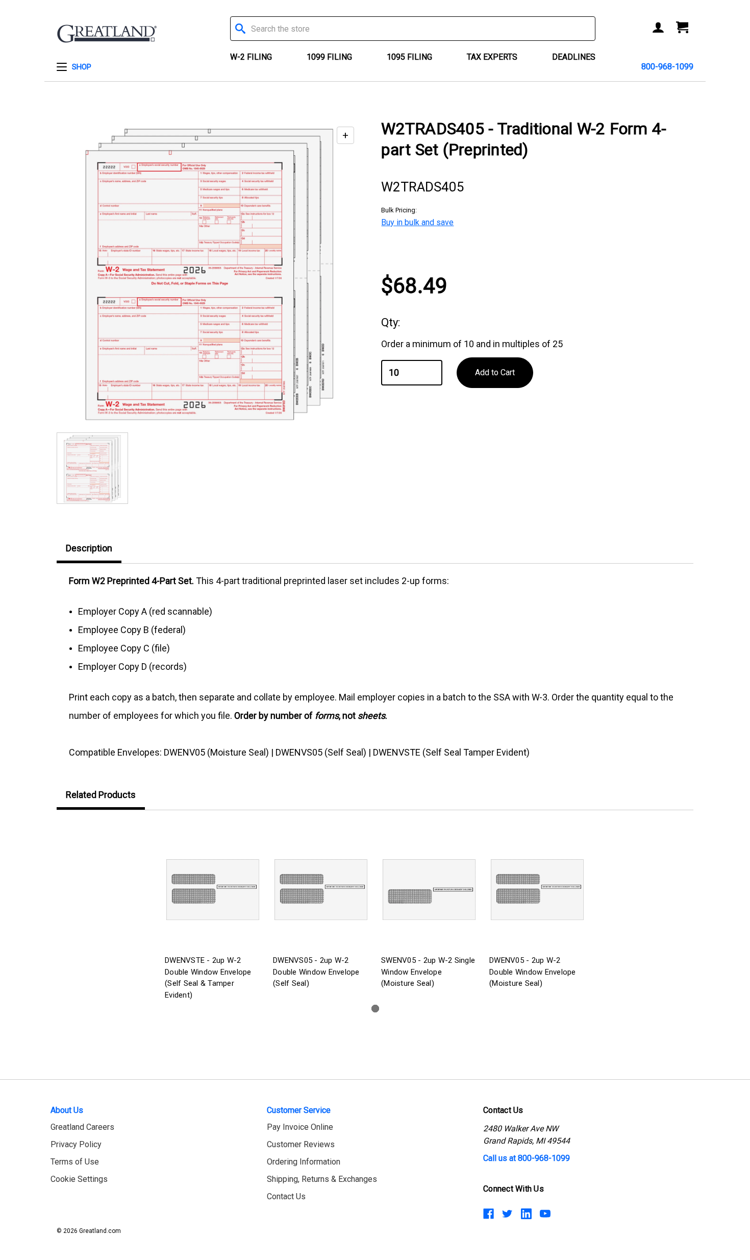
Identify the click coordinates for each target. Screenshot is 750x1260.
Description (89, 548)
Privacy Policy (76, 1144)
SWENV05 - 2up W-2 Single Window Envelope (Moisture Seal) (428, 972)
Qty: (390, 322)
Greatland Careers (82, 1127)
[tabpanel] (213, 912)
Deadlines (573, 57)
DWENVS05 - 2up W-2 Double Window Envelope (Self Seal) (316, 972)
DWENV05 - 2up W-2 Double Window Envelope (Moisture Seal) (532, 972)
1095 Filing (409, 57)
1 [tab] (375, 1008)
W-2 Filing (251, 57)
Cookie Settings (79, 1179)
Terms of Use (75, 1162)
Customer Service (299, 1110)
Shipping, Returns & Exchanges (322, 1179)
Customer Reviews (301, 1144)
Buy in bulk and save (417, 222)
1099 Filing (329, 57)
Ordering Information (303, 1162)
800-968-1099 (667, 66)
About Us (67, 1110)
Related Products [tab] (101, 794)
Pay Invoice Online (300, 1127)
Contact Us (286, 1196)
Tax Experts (492, 57)
